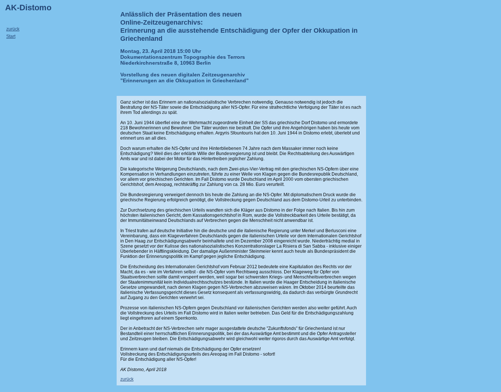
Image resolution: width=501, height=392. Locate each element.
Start (10, 36)
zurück (12, 29)
